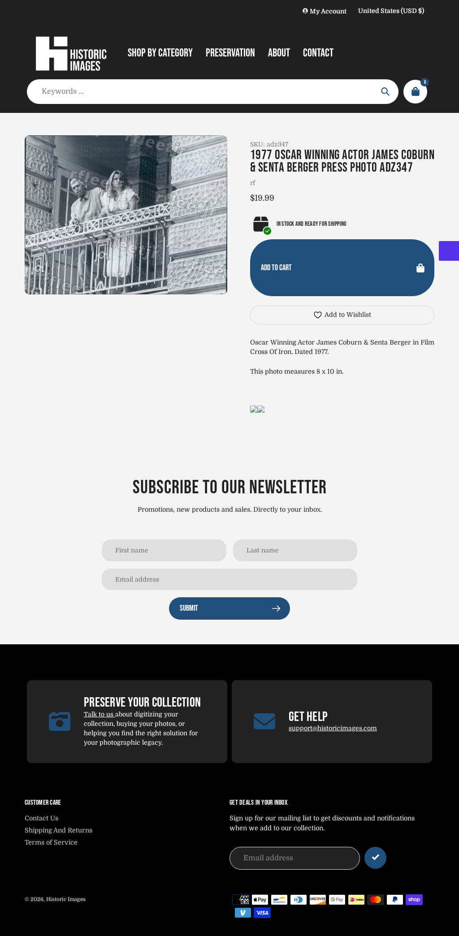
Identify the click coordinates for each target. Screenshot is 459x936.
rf (252, 182)
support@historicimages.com (333, 728)
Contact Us (41, 818)
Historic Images (66, 899)
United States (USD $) (391, 10)
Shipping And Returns (58, 830)
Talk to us (99, 714)
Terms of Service (51, 842)
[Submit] (375, 858)
